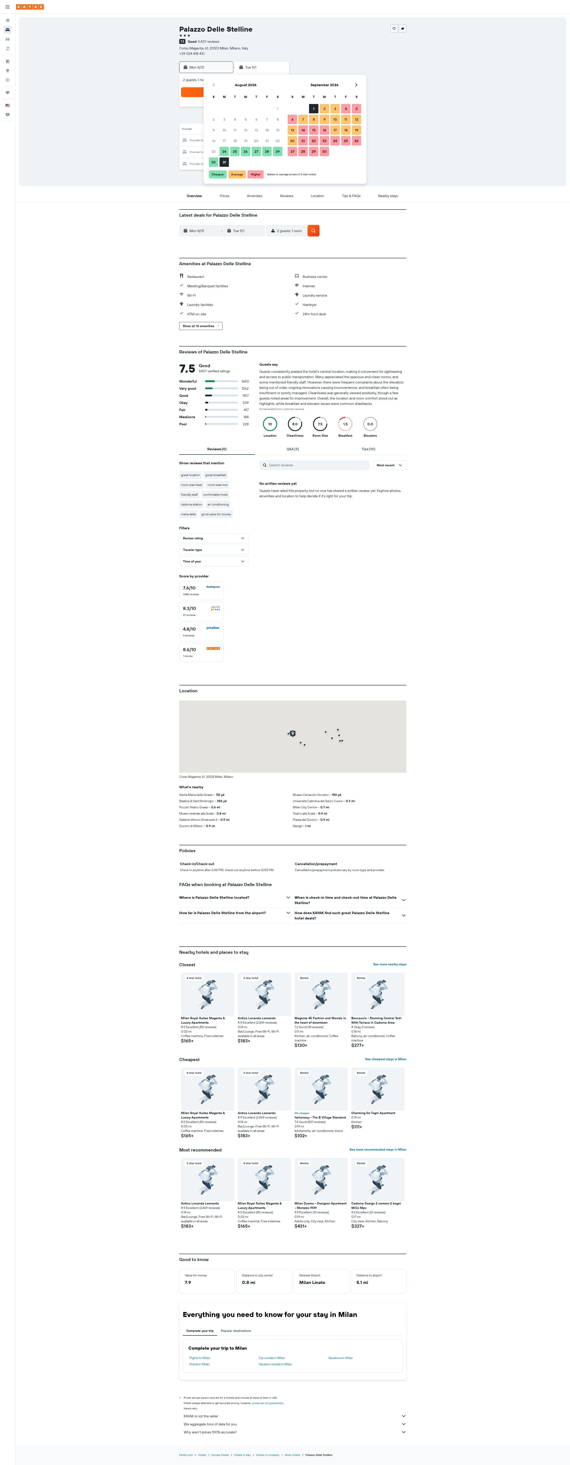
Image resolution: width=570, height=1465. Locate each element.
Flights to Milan (199, 1358)
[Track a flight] (7, 79)
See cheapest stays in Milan (385, 1059)
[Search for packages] (7, 48)
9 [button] (214, 130)
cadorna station (191, 504)
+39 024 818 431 (191, 53)
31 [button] (224, 162)
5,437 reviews (208, 41)
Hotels (202, 1455)
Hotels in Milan (199, 1364)
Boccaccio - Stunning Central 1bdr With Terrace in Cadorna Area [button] (376, 1020)
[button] (7, 7)
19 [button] (245, 141)
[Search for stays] (7, 29)
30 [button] (213, 162)
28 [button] (267, 151)
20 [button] (256, 141)
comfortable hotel (215, 495)
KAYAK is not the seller (201, 1416)
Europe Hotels (220, 1455)
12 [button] (245, 130)
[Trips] (7, 92)
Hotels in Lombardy (267, 1455)
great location (190, 475)
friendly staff (189, 495)
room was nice (218, 485)
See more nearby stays (389, 964)
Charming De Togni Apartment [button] (373, 1113)
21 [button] (267, 141)
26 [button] (246, 151)
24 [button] (224, 151)
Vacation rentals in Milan (275, 1364)
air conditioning (218, 504)
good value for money (216, 514)
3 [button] (224, 119)
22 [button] (278, 141)
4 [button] (235, 119)
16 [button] (213, 141)
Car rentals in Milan (272, 1358)
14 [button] (267, 130)
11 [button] (235, 130)
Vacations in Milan (340, 1358)
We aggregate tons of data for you (210, 1424)
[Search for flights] (7, 20)
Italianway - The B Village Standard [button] (320, 1117)
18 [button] (235, 141)
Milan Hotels (292, 1455)
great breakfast (215, 475)
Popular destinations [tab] (236, 1331)
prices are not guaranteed (267, 1403)
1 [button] (277, 108)
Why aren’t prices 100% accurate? (210, 1432)
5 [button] (246, 119)
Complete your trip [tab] (200, 1331)
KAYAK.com (186, 1455)
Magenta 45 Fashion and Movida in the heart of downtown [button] (320, 1020)
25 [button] (235, 151)
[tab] (217, 449)
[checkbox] (201, 590)
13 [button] (256, 130)
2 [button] (214, 119)
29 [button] (278, 151)
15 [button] (277, 130)
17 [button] (224, 141)
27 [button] (256, 151)
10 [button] (224, 130)
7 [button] (267, 119)
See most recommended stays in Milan (378, 1149)
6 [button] (256, 119)
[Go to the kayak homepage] (30, 7)
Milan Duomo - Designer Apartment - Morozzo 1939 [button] (320, 1205)
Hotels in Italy (242, 1455)
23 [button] (214, 151)
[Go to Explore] (7, 70)
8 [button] (278, 119)
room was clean (191, 485)
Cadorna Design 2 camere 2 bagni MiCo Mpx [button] (376, 1205)
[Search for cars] (7, 39)
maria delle (188, 514)
